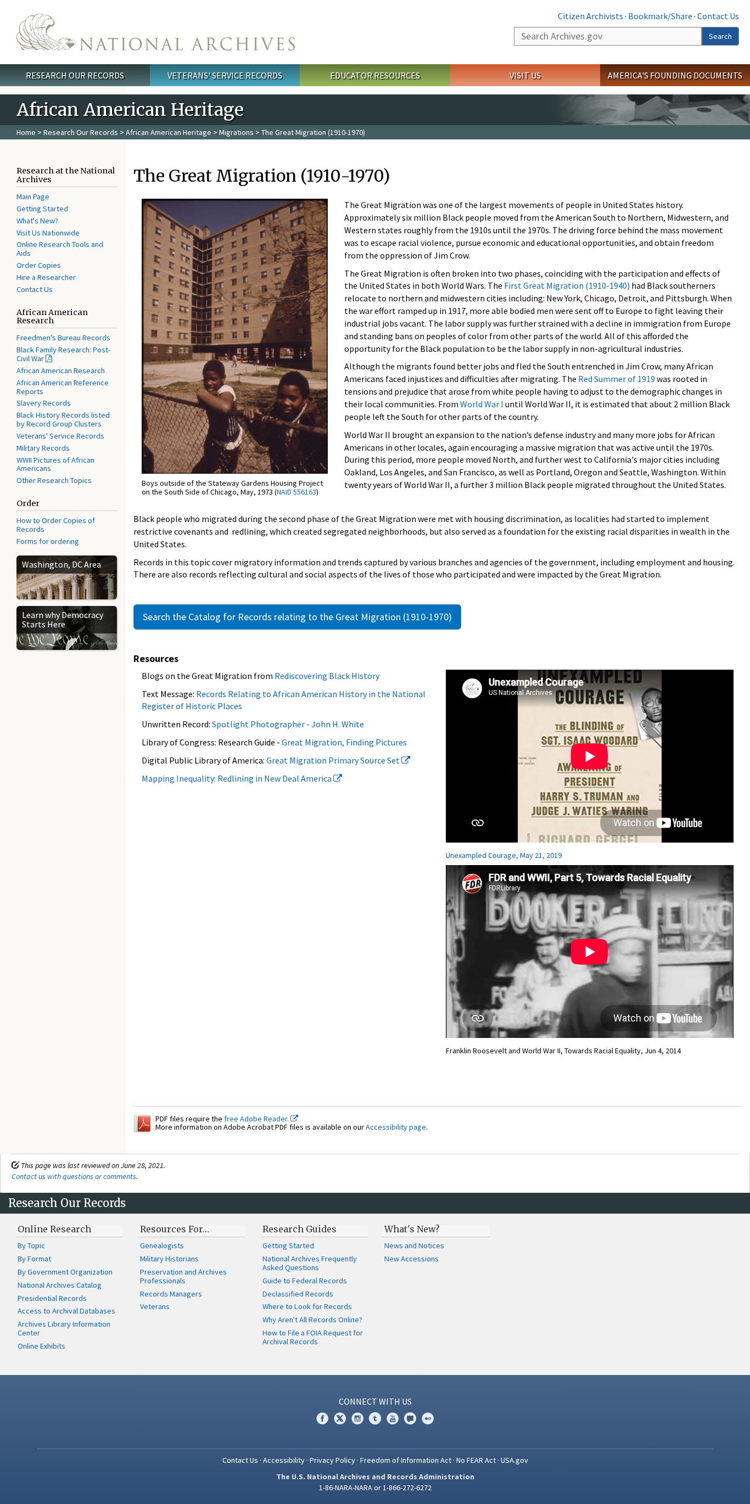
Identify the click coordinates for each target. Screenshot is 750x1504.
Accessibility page (396, 1127)
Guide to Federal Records (304, 1281)
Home (26, 132)
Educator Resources (375, 75)
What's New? (37, 221)
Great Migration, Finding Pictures (344, 742)
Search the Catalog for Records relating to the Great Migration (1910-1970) (297, 616)
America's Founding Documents (675, 75)
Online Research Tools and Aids (59, 248)
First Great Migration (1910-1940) (567, 285)
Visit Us (525, 75)
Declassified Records (297, 1294)
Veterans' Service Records (224, 75)
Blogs (410, 1418)
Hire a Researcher (46, 277)
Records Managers (171, 1294)
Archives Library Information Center (64, 1328)
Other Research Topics (54, 480)
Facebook (322, 1418)
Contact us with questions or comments (74, 1176)
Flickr (427, 1418)
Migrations (236, 132)
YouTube (392, 1418)
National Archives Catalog (60, 1285)
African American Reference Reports (62, 387)
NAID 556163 (296, 492)
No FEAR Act (476, 1460)
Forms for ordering (47, 541)
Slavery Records (43, 403)
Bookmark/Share (660, 15)
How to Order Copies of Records (55, 524)
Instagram (357, 1418)
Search (720, 36)
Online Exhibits (41, 1346)
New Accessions (411, 1259)
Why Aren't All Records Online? (312, 1320)
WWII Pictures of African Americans (55, 464)
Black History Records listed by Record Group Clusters (63, 419)
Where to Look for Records (307, 1306)
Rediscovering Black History (327, 675)
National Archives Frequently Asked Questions (309, 1263)
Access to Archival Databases (66, 1311)
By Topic (31, 1245)
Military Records (43, 448)
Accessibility (284, 1460)
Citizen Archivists (590, 15)
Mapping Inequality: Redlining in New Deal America (237, 778)
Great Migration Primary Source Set (333, 760)
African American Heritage (168, 132)
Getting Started (42, 209)
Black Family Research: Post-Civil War (63, 354)
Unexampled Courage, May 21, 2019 (504, 855)
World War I (481, 404)
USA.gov (514, 1460)
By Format (34, 1259)
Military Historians (169, 1259)
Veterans (155, 1306)
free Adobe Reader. (257, 1119)
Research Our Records (75, 75)
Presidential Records (52, 1298)
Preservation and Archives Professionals (183, 1276)
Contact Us (718, 15)
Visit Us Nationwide (48, 233)
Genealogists (162, 1245)
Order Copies (38, 265)
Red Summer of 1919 (616, 378)
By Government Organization (65, 1272)
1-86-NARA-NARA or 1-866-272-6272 (375, 1487)
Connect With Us (375, 1401)
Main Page (32, 196)
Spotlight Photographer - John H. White (288, 724)
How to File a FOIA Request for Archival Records (312, 1337)
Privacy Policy (332, 1460)
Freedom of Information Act (405, 1460)
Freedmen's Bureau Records (63, 338)
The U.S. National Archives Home (155, 32)
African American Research (60, 370)
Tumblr (375, 1418)
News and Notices (414, 1245)
